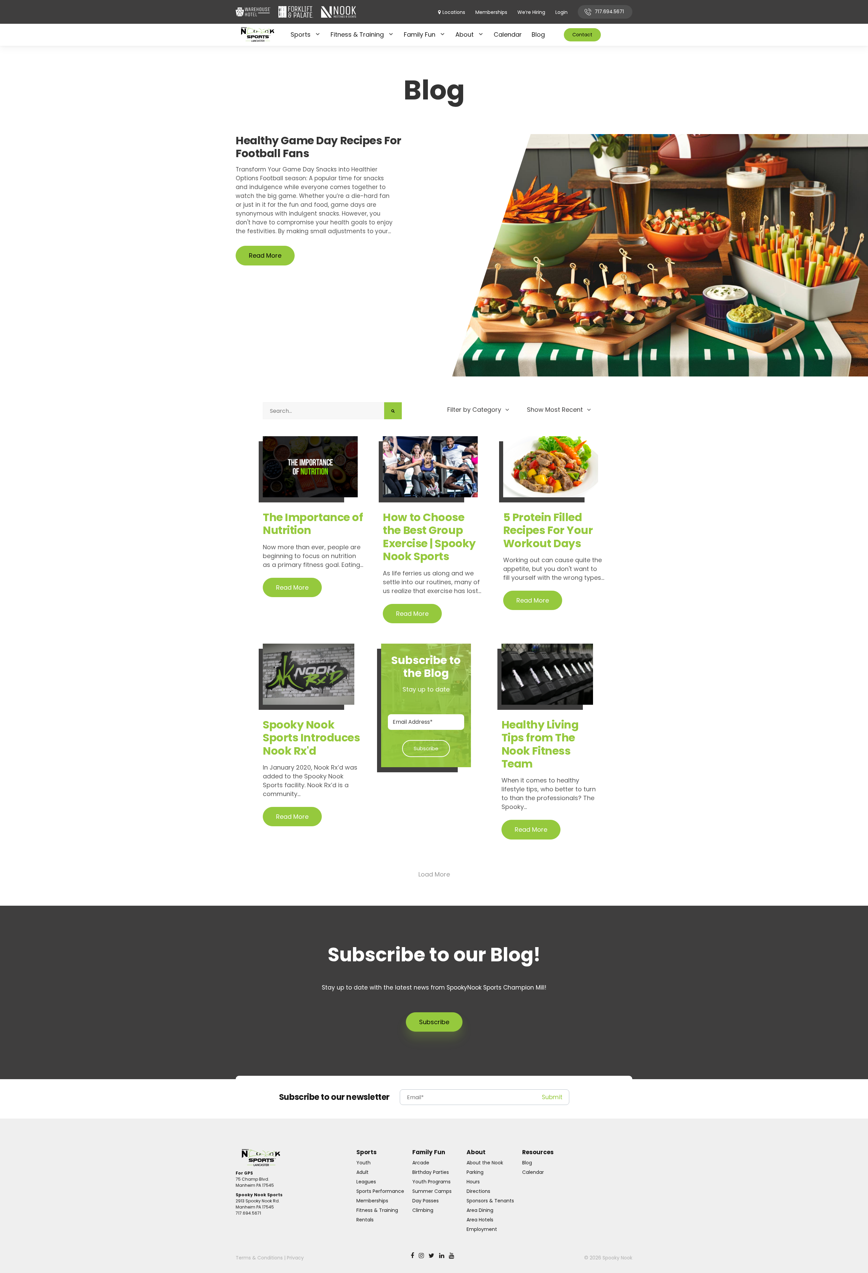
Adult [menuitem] (362, 1172)
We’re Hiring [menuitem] (531, 12)
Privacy (295, 1257)
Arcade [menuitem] (420, 1162)
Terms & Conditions (259, 1257)
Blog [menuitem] (538, 34)
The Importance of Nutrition (313, 524)
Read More (265, 255)
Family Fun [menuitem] (419, 34)
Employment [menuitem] (482, 1229)
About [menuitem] (464, 34)
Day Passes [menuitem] (425, 1200)
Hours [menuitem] (473, 1181)
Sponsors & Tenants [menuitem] (490, 1200)
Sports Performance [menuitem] (380, 1191)
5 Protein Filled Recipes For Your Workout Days (548, 530)
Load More (434, 874)
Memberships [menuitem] (491, 12)
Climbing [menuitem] (422, 1210)
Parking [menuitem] (475, 1172)
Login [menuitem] (561, 12)
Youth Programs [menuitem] (431, 1181)
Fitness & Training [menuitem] (357, 34)
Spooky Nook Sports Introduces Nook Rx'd (311, 737)
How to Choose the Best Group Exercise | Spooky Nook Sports (429, 537)
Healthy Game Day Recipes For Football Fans (318, 147)
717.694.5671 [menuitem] (609, 11)
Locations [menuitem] (453, 12)
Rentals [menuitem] (365, 1219)
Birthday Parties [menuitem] (430, 1172)
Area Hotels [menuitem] (480, 1219)
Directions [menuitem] (478, 1191)
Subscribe (434, 1022)
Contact (582, 34)
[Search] (393, 410)
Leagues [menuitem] (366, 1181)
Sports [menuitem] (301, 34)
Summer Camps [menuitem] (432, 1191)
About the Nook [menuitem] (485, 1162)
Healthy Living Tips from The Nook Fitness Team (540, 744)
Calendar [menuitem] (508, 34)
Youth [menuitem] (363, 1162)
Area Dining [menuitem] (480, 1210)
